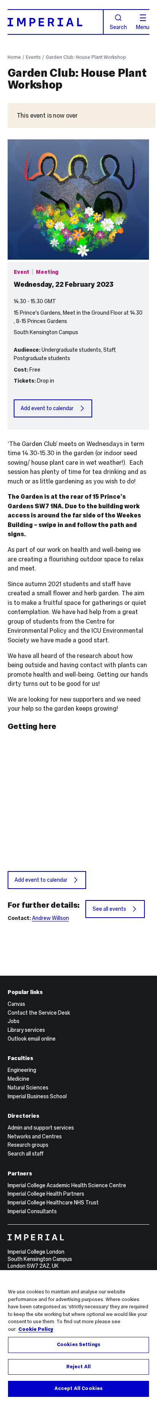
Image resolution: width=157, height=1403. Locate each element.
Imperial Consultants (32, 1211)
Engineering (22, 1070)
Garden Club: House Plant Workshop (86, 57)
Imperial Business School (37, 1096)
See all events (109, 908)
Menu (142, 27)
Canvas (16, 1004)
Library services (26, 1029)
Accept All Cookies (78, 1388)
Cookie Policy (35, 1329)
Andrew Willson (50, 918)
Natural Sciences (28, 1087)
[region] (78, 1336)
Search (118, 27)
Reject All (78, 1367)
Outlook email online (32, 1038)
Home (14, 57)
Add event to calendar (47, 408)
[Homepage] (56, 22)
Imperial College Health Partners (46, 1193)
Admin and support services (41, 1127)
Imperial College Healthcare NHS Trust (53, 1202)
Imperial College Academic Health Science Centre (67, 1185)
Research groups (28, 1144)
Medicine (18, 1078)
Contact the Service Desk (39, 1012)
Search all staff (25, 1153)
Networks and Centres (35, 1136)
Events (33, 57)
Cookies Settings (78, 1345)
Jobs (13, 1021)
